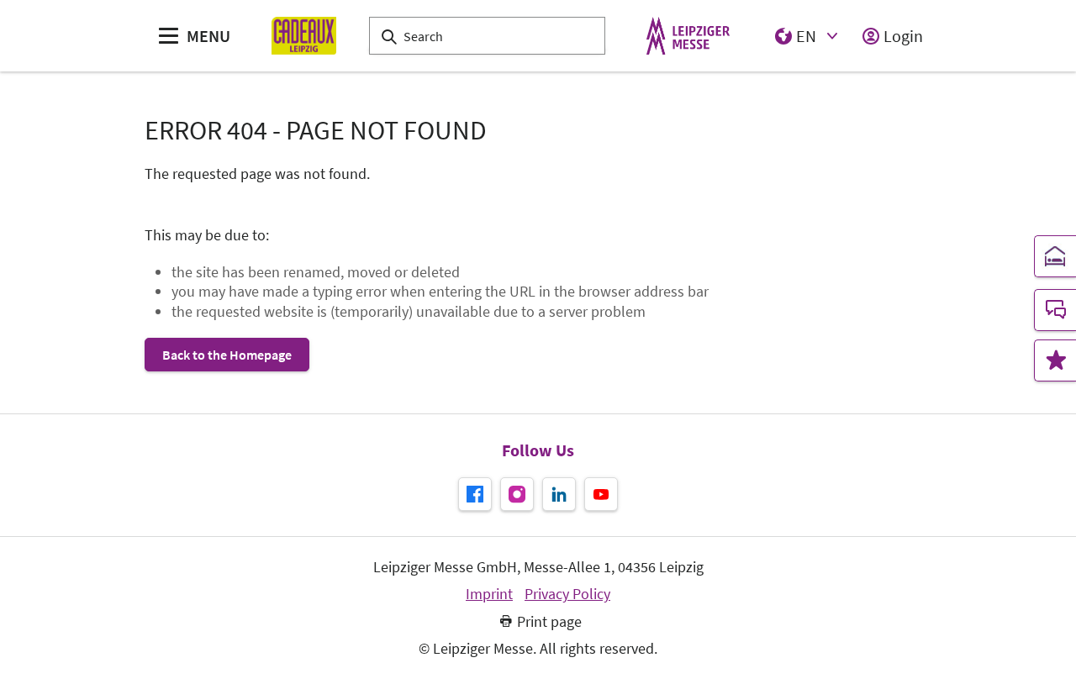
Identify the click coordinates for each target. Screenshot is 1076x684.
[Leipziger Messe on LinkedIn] (559, 494)
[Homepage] (304, 36)
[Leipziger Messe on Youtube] (601, 494)
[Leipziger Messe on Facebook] (475, 494)
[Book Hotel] (1055, 256)
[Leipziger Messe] (688, 36)
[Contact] (1055, 310)
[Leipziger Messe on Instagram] (517, 494)
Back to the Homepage (227, 354)
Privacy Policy (567, 594)
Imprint (489, 594)
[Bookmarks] (1055, 360)
